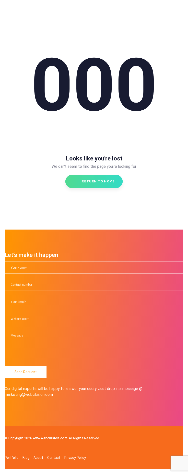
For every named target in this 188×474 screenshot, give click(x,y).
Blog (26, 458)
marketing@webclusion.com (29, 394)
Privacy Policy (75, 458)
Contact (53, 458)
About (38, 458)
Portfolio (11, 458)
